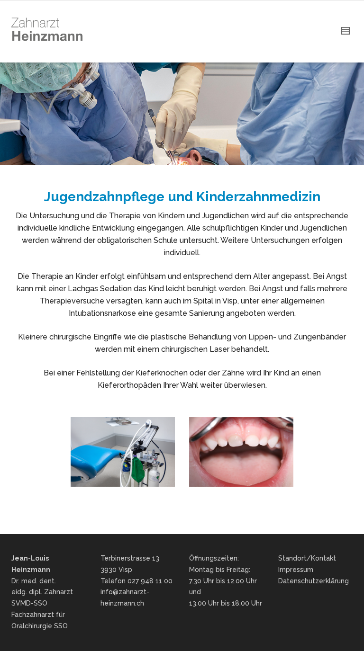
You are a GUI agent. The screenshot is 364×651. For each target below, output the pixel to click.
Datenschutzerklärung (313, 581)
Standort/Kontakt (307, 558)
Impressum (295, 569)
